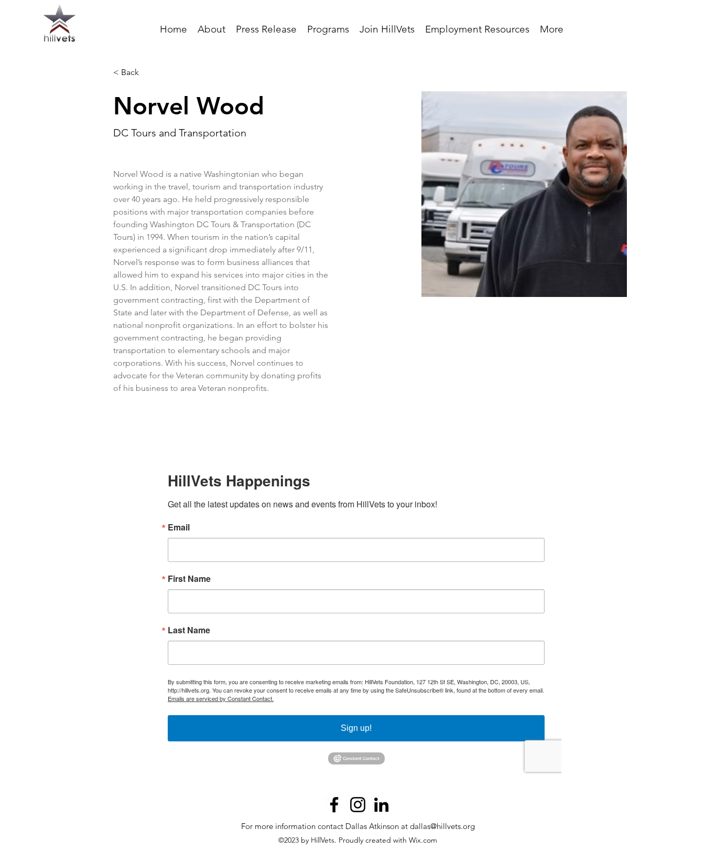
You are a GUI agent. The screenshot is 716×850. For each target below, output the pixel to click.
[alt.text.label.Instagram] (358, 804)
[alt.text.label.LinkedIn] (381, 804)
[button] (328, 29)
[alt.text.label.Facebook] (334, 804)
